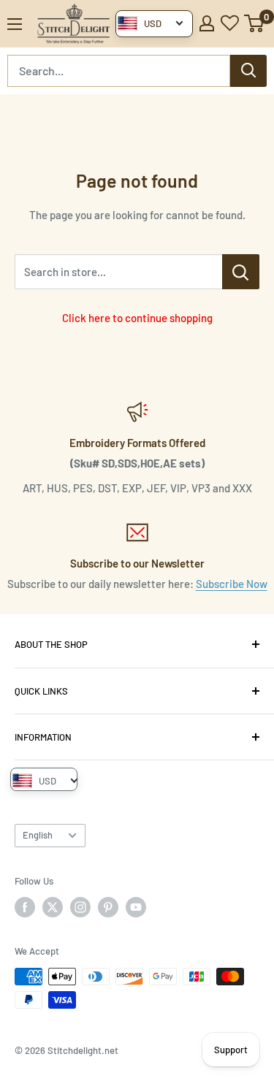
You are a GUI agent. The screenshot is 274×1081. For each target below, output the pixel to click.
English (38, 835)
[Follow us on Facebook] (25, 907)
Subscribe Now (231, 583)
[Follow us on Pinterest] (108, 907)
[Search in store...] (240, 271)
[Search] (248, 71)
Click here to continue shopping (137, 317)
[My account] (206, 23)
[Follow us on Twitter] (52, 907)
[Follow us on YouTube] (136, 907)
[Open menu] (14, 24)
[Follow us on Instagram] (80, 907)
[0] (255, 23)
